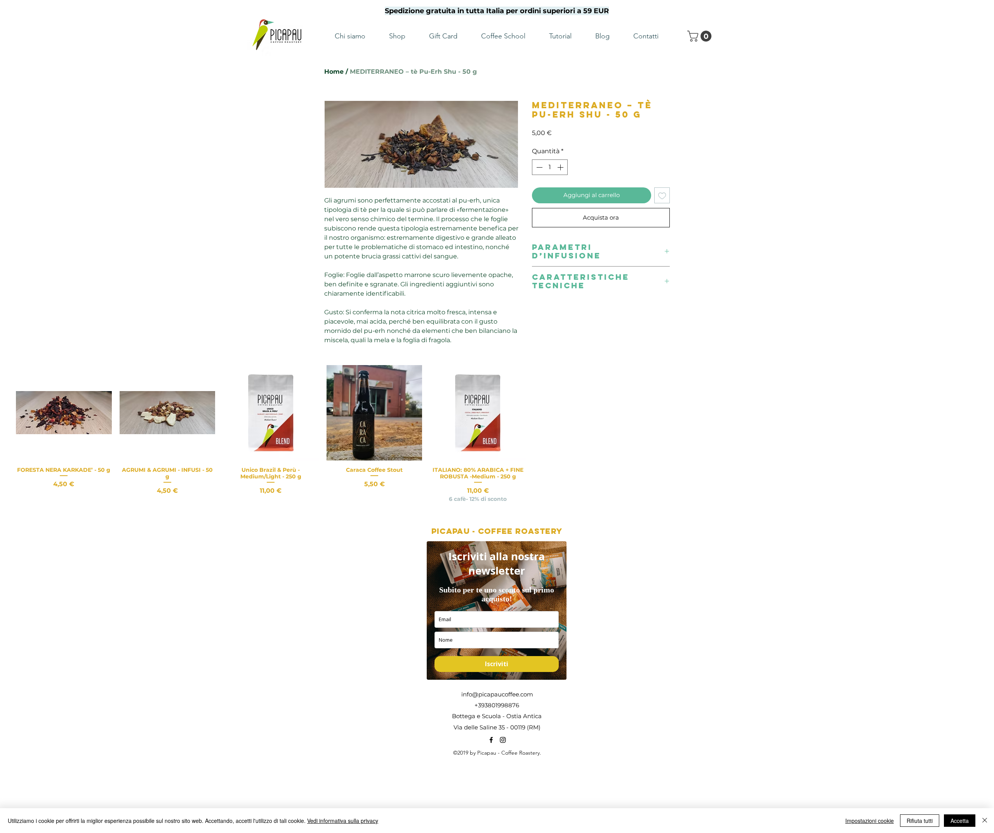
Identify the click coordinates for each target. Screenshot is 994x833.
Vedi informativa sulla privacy (342, 820)
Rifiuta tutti (920, 820)
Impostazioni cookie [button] (869, 820)
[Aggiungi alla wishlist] (662, 195)
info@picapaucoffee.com (497, 694)
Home (334, 71)
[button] (700, 36)
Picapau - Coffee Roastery (497, 531)
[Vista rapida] (64, 413)
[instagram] (503, 740)
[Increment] (561, 167)
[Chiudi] (984, 820)
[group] (497, 434)
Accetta (960, 820)
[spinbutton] (550, 167)
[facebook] (491, 740)
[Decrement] (538, 167)
